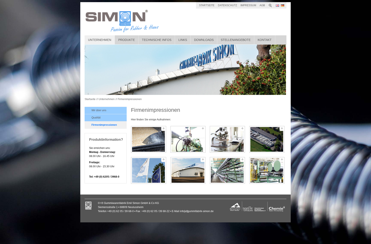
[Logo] (257, 207)
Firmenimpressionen (130, 99)
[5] (148, 170)
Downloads (204, 40)
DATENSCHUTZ (227, 5)
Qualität (95, 117)
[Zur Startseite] (122, 21)
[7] (227, 170)
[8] (267, 170)
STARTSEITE (206, 5)
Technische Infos (156, 40)
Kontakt (265, 40)
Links (182, 40)
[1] (148, 139)
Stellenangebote (236, 40)
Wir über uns (98, 110)
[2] (188, 139)
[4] (267, 139)
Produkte (126, 40)
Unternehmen (99, 40)
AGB (262, 5)
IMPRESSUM (248, 5)
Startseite (90, 99)
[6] (188, 170)
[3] (227, 139)
